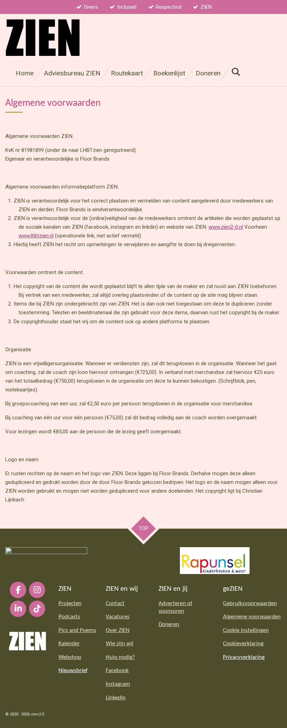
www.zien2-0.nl (226, 227)
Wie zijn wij (119, 644)
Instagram (118, 684)
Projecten (70, 603)
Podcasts (69, 617)
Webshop (69, 657)
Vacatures (118, 617)
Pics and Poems (77, 630)
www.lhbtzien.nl (36, 236)
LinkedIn (116, 698)
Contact (115, 603)
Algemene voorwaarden (252, 617)
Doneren (169, 624)
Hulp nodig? (120, 657)
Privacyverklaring (244, 657)
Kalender (69, 644)
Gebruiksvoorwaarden (250, 603)
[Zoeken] (236, 72)
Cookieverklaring (243, 644)
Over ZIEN (118, 630)
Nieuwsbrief (73, 671)
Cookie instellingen (246, 630)
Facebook (117, 671)
